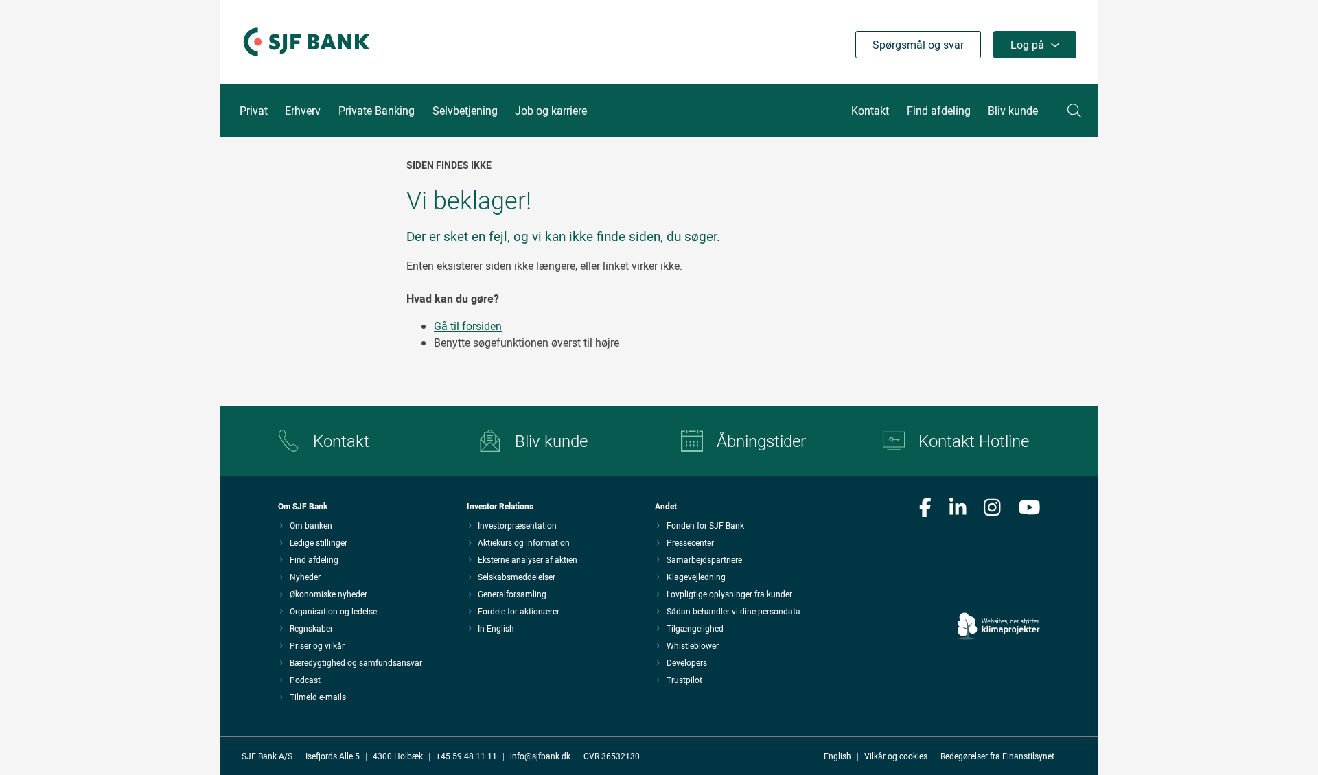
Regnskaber (311, 628)
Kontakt (870, 110)
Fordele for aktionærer (518, 610)
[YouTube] (1030, 509)
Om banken (311, 525)
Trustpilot (684, 679)
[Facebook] (925, 509)
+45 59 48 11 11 (466, 755)
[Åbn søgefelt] (1074, 110)
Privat (254, 110)
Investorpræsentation (517, 525)
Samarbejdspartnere (704, 559)
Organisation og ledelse (333, 610)
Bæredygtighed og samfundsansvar (356, 662)
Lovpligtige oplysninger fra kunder (729, 593)
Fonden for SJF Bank (705, 525)
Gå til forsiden (468, 326)
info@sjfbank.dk (540, 755)
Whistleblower (693, 645)
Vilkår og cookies (895, 755)
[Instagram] (992, 509)
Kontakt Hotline (973, 441)
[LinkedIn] (958, 509)
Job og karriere (551, 110)
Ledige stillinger (318, 542)
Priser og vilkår (317, 645)
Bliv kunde (1013, 110)
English (837, 755)
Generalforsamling (512, 593)
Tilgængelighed (695, 628)
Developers (687, 662)
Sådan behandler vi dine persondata (733, 610)
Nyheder (305, 576)
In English (496, 628)
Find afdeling (939, 110)
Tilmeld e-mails (318, 696)
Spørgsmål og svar (918, 44)
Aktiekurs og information (524, 542)
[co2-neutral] (999, 587)
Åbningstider (761, 441)
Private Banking (376, 110)
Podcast (305, 679)
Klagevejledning (696, 576)
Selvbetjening (465, 110)
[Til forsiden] (306, 57)
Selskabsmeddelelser (516, 576)
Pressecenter (690, 542)
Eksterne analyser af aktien (527, 559)
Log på (1027, 44)
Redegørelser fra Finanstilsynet (997, 755)
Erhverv (303, 110)
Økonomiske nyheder (328, 593)
